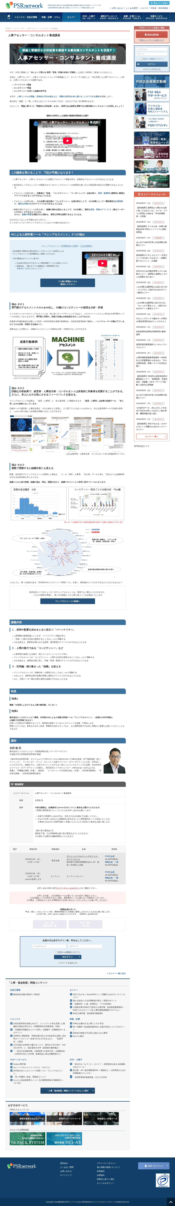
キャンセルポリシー (105, 1183)
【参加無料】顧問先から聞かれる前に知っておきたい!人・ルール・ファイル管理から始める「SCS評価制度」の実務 (151, 212)
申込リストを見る (161, 3)
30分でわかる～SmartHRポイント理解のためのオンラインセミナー (99, 995)
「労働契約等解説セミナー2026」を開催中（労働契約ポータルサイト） (39, 1031)
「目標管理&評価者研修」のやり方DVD (90, 1077)
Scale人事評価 (19, 1064)
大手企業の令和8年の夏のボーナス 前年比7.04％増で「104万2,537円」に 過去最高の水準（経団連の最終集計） (39, 1046)
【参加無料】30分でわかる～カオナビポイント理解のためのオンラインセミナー (151, 427)
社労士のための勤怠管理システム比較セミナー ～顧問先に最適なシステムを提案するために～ (151, 274)
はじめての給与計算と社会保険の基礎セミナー (151, 243)
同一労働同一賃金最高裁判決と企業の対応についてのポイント (99, 1028)
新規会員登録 (153, 35)
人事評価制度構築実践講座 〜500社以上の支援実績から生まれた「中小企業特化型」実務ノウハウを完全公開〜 (151, 361)
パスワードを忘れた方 (67, 963)
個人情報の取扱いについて (108, 1167)
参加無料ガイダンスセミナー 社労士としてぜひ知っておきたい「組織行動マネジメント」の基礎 (151, 258)
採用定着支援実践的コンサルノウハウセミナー (151, 345)
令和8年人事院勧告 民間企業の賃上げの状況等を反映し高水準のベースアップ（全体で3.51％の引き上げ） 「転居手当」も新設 (39, 1039)
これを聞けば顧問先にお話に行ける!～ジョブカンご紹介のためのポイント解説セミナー (151, 290)
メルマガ (144, 8)
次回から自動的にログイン (69, 952)
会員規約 (101, 1175)
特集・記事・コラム (51, 17)
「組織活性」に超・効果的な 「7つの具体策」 (93, 1004)
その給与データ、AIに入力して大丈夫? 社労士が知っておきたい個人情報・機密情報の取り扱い (151, 411)
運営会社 (64, 1163)
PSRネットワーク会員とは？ (151, 40)
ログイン (68, 957)
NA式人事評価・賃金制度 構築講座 (88, 1013)
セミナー (71, 17)
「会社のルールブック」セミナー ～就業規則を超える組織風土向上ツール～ (99, 1065)
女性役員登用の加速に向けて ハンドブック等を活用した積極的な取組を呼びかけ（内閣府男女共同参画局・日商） (39, 1024)
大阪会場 (158, 238)
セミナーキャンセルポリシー (68, 888)
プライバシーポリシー (106, 1163)
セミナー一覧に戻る (117, 973)
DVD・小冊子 (88, 17)
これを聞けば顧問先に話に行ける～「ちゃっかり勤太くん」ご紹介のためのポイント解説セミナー (151, 306)
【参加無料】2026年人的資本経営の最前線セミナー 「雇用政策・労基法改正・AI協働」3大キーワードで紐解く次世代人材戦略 (151, 380)
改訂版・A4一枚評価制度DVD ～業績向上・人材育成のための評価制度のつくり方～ (99, 1071)
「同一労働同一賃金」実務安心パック (29, 1077)
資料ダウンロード (109, 17)
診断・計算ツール (132, 17)
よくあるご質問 (67, 1167)
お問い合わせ (117, 8)
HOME (7, 28)
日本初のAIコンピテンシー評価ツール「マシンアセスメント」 (38, 1072)
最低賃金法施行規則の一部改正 (26, 994)
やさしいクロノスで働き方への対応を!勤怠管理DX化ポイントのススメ (151, 319)
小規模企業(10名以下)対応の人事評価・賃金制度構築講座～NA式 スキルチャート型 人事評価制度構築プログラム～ (98, 1008)
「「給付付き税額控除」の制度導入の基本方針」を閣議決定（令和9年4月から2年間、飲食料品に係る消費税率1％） (39, 1052)
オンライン (158, 203)
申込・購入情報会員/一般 (50, 924)
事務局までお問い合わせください (30, 268)
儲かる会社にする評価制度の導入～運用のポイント (95, 1000)
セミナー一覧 (19, 28)
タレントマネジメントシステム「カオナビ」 (32, 1067)
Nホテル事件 (78, 1036)
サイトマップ (66, 1175)
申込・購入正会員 (85, 924)
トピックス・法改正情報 (25, 17)
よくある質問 (131, 8)
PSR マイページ (155, 1166)
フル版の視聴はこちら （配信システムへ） (67, 282)
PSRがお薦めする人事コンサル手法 (88, 1023)
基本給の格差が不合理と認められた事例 (90, 1033)
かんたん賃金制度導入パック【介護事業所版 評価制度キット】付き (38, 1081)
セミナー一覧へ (151, 436)
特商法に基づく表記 (105, 1179)
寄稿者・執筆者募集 (159, 8)
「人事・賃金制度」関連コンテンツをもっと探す (68, 1091)
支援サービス (156, 17)
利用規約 (101, 1171)
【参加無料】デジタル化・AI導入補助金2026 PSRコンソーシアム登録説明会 (151, 229)
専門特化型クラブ (141, 446)
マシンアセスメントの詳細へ (67, 601)
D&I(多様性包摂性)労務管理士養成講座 (151, 332)
